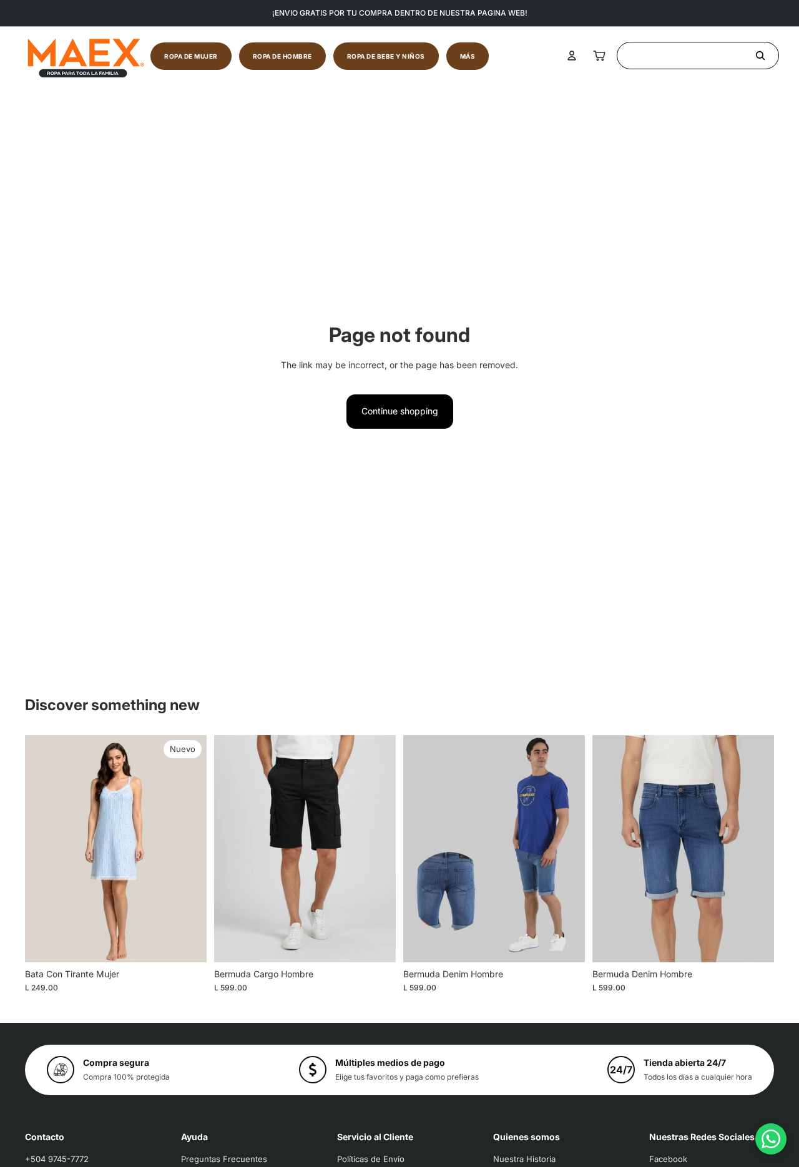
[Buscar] (698, 55)
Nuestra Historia (524, 1159)
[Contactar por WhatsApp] (771, 1139)
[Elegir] (187, 943)
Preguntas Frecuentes (224, 1159)
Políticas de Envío (370, 1159)
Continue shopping (399, 411)
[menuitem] (467, 56)
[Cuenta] (572, 55)
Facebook (668, 1159)
